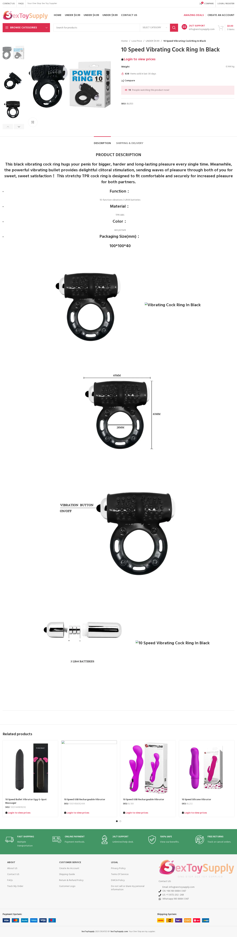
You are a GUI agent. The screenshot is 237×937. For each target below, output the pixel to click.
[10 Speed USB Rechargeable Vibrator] (89, 768)
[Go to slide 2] (120, 821)
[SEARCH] (174, 28)
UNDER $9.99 (152, 41)
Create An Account (69, 868)
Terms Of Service (120, 874)
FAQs (10, 880)
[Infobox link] (198, 27)
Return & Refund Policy (71, 880)
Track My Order (15, 886)
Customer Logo (67, 886)
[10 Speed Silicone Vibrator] (206, 768)
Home (124, 41)
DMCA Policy (118, 880)
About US (12, 868)
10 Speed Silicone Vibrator (196, 800)
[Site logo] (25, 15)
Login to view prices (139, 59)
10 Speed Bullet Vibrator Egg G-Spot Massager (26, 801)
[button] (8, 126)
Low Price (137, 41)
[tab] (102, 141)
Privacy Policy (118, 868)
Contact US (13, 874)
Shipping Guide (67, 874)
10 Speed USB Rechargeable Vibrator (84, 800)
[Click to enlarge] (32, 122)
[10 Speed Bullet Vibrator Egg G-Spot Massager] (30, 768)
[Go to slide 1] (117, 821)
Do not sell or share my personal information (127, 887)
